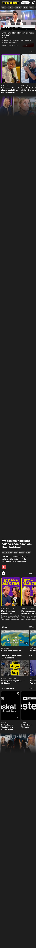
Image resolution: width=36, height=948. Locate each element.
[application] (18, 20)
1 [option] (3, 573)
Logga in (25, 3)
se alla (31, 51)
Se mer (28, 46)
